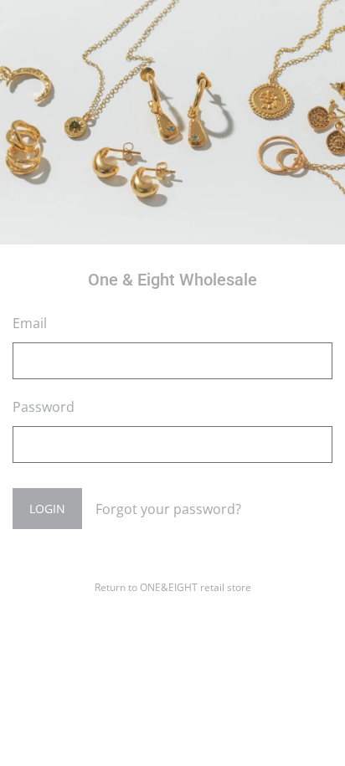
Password (44, 407)
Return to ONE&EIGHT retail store (173, 587)
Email (30, 323)
